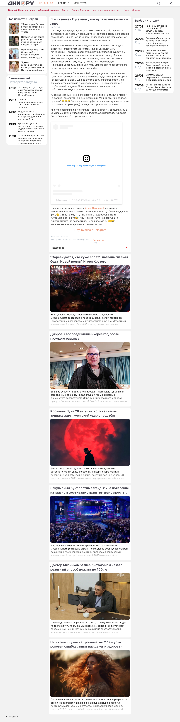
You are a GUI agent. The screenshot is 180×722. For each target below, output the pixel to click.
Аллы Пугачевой (94, 208)
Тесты (65, 10)
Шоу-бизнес (46, 3)
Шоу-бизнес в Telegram (90, 229)
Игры (126, 10)
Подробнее (57, 247)
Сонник (136, 10)
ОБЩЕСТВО (80, 3)
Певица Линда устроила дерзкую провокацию (96, 10)
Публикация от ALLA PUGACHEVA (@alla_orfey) (75, 200)
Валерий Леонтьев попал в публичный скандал (33, 10)
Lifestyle (63, 3)
